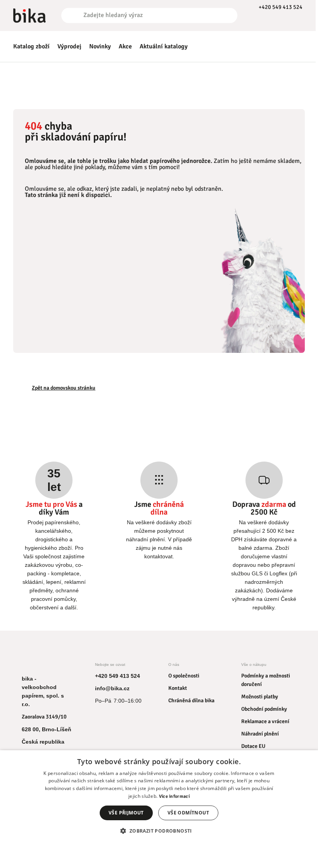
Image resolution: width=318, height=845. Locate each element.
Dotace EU (253, 746)
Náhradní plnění (260, 733)
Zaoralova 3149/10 (44, 716)
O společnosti (183, 675)
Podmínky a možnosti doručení (265, 680)
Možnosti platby (259, 696)
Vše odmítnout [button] (188, 812)
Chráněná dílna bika (191, 700)
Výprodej (69, 46)
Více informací (174, 796)
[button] (159, 831)
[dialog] (159, 797)
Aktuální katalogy (164, 46)
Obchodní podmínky (264, 709)
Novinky (100, 46)
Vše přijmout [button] (126, 812)
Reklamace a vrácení (265, 721)
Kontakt (177, 688)
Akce (125, 46)
